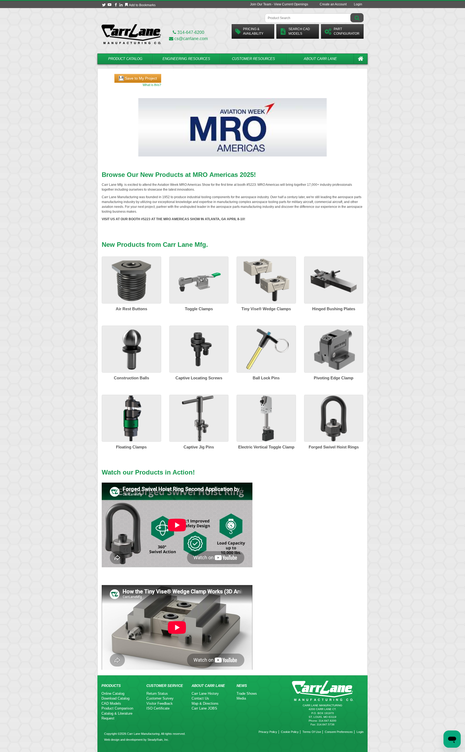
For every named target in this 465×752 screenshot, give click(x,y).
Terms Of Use (311, 731)
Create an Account (333, 4)
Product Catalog (125, 59)
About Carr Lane (320, 59)
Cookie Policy (290, 731)
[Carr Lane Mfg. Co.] (131, 34)
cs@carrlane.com (191, 38)
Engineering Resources (186, 59)
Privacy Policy (268, 731)
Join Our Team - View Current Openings (279, 4)
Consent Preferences (339, 731)
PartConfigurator (347, 31)
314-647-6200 (190, 32)
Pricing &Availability (253, 31)
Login (358, 4)
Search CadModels (299, 31)
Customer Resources (253, 59)
